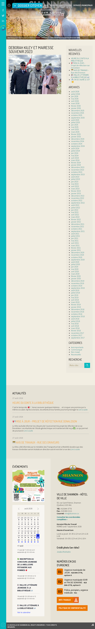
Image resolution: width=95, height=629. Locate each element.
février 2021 (76, 248)
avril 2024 (75, 158)
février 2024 (76, 162)
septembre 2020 (78, 259)
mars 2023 (75, 188)
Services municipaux (83, 5)
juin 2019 (74, 295)
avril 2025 (75, 129)
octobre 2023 (76, 172)
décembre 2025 (77, 110)
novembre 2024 (77, 141)
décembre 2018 (77, 309)
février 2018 (76, 330)
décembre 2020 (77, 252)
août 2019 (75, 290)
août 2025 (75, 120)
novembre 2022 (77, 198)
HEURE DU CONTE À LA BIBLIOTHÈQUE (80, 59)
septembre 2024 (78, 146)
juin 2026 (74, 96)
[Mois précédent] (18, 508)
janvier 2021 (76, 250)
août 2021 (75, 233)
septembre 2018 (78, 316)
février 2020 (76, 276)
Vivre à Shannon (43, 15)
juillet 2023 (75, 179)
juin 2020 (74, 266)
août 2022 (75, 205)
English (56, 15)
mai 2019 (74, 297)
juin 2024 (74, 153)
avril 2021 (75, 243)
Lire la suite (83, 409)
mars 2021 (75, 245)
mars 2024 (75, 160)
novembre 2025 (77, 113)
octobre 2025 (76, 115)
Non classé (75, 352)
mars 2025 (75, 132)
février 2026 (76, 106)
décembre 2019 (77, 281)
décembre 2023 (77, 167)
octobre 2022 (76, 200)
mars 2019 (75, 302)
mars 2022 (75, 217)
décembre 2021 (77, 224)
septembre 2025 (78, 117)
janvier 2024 (76, 165)
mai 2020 (74, 269)
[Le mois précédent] (38, 508)
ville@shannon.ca (72, 513)
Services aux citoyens (61, 5)
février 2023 (76, 191)
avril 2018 (75, 326)
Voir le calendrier (23, 612)
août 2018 (75, 318)
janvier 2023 (76, 193)
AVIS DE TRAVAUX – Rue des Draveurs (80, 71)
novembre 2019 (77, 283)
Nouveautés (76, 354)
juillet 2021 (75, 236)
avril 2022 (75, 214)
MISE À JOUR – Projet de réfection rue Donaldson (80, 65)
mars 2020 (75, 274)
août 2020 (75, 262)
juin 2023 (74, 181)
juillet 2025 (75, 122)
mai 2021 (74, 240)
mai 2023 (74, 184)
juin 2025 (74, 124)
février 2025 (76, 134)
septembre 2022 (78, 203)
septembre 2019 (78, 288)
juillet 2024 (75, 150)
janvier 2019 (76, 307)
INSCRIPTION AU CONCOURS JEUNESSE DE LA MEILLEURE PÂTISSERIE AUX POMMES (27, 564)
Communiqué (76, 349)
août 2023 (75, 177)
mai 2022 (74, 212)
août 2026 (75, 91)
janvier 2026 (76, 108)
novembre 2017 (77, 333)
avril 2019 (75, 300)
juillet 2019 (75, 292)
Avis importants (77, 347)
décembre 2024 (77, 139)
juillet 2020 (75, 264)
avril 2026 (75, 101)
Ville (46, 5)
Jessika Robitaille (64, 552)
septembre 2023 (78, 174)
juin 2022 (74, 210)
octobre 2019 (76, 285)
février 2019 (76, 304)
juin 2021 (74, 238)
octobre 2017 (76, 335)
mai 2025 (74, 127)
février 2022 (76, 219)
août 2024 (75, 148)
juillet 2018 (75, 321)
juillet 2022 (75, 207)
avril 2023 (75, 186)
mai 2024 (74, 155)
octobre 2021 (76, 229)
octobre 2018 (76, 314)
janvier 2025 (76, 136)
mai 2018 (74, 323)
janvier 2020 (76, 278)
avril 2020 (75, 271)
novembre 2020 (77, 255)
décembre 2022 (77, 195)
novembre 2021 (77, 226)
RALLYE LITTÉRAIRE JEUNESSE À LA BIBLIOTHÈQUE (27, 588)
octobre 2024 (76, 143)
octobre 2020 (76, 257)
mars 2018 (75, 328)
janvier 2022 (76, 222)
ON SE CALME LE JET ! (80, 80)
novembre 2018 (77, 311)
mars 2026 (75, 103)
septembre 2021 (78, 231)
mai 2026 (74, 98)
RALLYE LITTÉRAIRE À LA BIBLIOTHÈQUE (80, 76)
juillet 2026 (75, 94)
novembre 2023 (77, 169)
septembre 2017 (78, 337)
